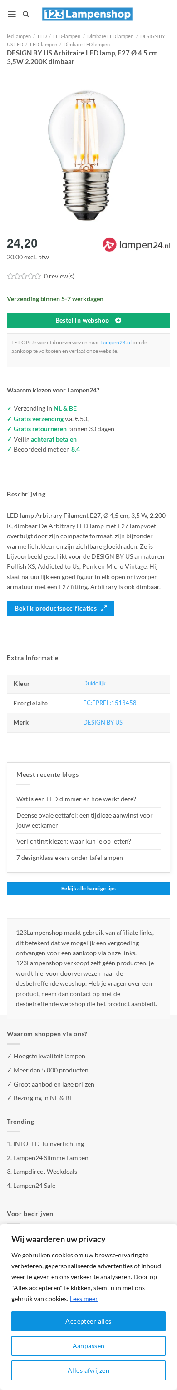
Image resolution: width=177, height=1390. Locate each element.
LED (42, 36)
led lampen (19, 36)
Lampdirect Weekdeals (45, 1171)
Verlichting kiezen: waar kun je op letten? (73, 841)
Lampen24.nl (116, 342)
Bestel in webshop (82, 320)
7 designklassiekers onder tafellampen (70, 857)
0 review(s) (59, 276)
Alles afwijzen (88, 1370)
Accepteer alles (88, 1321)
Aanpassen (89, 1346)
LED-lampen (66, 36)
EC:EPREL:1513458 (110, 703)
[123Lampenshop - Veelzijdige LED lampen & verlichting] (87, 14)
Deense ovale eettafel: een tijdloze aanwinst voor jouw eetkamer (84, 820)
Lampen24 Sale (34, 1185)
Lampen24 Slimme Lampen (50, 1158)
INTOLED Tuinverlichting (48, 1143)
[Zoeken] (26, 14)
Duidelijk (94, 683)
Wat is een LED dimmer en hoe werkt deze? (76, 799)
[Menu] (11, 14)
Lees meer (84, 1298)
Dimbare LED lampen (110, 36)
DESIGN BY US (103, 722)
